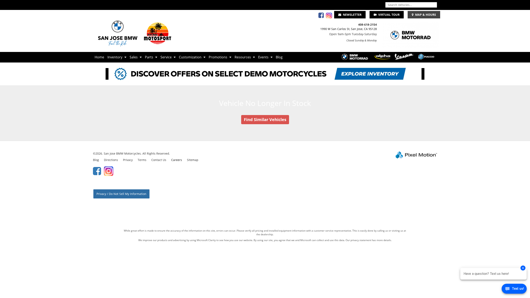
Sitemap (192, 160)
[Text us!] (514, 289)
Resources (243, 57)
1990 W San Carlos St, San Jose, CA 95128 (348, 29)
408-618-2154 (367, 24)
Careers (176, 160)
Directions (111, 160)
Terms (142, 160)
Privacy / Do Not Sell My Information (121, 194)
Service (166, 57)
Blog (279, 57)
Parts (149, 57)
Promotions (218, 57)
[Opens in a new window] (320, 16)
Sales (134, 57)
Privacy (128, 160)
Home (99, 57)
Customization (190, 57)
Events (263, 57)
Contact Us (158, 160)
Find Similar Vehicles (265, 119)
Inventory (114, 57)
